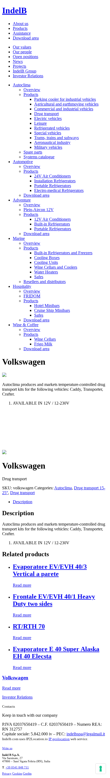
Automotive (23, 161)
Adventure (22, 200)
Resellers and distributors (44, 281)
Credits (27, 773)
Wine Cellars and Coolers (55, 267)
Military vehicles (48, 147)
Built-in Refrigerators (52, 224)
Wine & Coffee (25, 325)
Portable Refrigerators (52, 185)
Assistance (22, 33)
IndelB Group (24, 71)
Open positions (25, 56)
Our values (22, 47)
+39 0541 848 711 (17, 767)
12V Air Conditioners (52, 219)
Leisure (40, 123)
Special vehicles (47, 133)
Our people (22, 52)
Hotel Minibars (47, 305)
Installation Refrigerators (55, 181)
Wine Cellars (45, 339)
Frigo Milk (43, 344)
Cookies (17, 773)
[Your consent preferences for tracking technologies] (101, 769)
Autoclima (21, 85)
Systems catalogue (38, 157)
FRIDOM (31, 296)
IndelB (14, 10)
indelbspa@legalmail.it (85, 734)
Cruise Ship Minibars (52, 310)
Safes (38, 277)
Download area (26, 38)
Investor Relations (28, 76)
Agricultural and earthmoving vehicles (66, 104)
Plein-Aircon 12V (38, 209)
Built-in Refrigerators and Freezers (63, 253)
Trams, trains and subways (56, 137)
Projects (19, 66)
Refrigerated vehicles (52, 128)
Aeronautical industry (52, 142)
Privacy (6, 773)
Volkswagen (15, 677)
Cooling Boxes (47, 257)
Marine (19, 238)
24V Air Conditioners (52, 176)
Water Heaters (46, 272)
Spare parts (32, 152)
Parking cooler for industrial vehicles (65, 99)
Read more (22, 585)
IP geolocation (59, 739)
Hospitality (22, 286)
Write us (7, 748)
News (18, 61)
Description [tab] (22, 501)
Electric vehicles (48, 118)
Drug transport (46, 113)
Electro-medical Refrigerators (59, 190)
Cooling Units (46, 262)
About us (20, 23)
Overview (31, 89)
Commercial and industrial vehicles (63, 109)
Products (20, 28)
